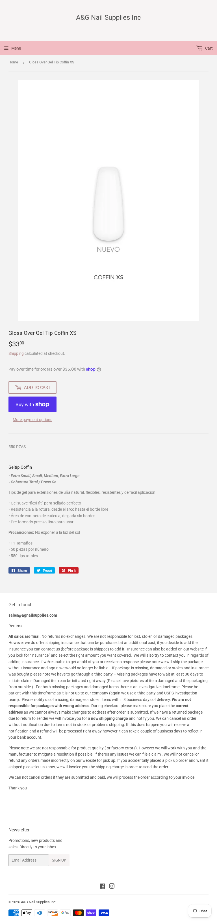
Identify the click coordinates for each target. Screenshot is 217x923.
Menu (16, 48)
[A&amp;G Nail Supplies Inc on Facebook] (102, 887)
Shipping (16, 353)
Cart (208, 48)
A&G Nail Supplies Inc (108, 17)
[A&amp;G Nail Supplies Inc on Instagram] (112, 887)
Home (13, 62)
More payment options (32, 419)
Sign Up (59, 860)
